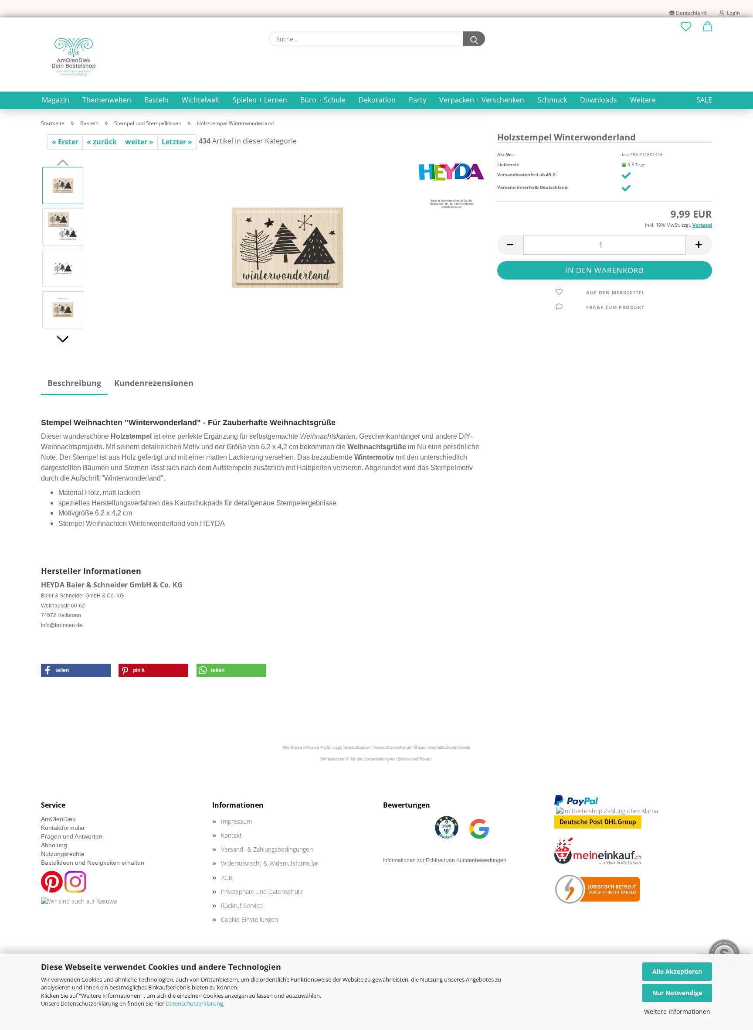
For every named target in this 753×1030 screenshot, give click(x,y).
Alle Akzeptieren (677, 971)
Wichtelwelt (201, 100)
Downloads (598, 100)
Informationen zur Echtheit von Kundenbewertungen (444, 860)
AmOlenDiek (58, 818)
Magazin (55, 100)
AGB (227, 877)
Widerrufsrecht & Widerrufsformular (269, 863)
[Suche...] (474, 38)
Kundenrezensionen (153, 383)
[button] (708, 27)
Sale (704, 100)
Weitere (643, 100)
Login (732, 13)
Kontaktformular (63, 827)
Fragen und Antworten (71, 836)
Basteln (156, 100)
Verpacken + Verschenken (481, 100)
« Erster (65, 142)
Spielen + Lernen (260, 100)
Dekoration (377, 100)
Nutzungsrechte (63, 853)
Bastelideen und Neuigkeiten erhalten (92, 862)
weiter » (139, 142)
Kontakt (231, 835)
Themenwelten (106, 100)
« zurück (102, 142)
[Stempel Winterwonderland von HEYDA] (288, 247)
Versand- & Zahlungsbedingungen (267, 849)
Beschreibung (74, 383)
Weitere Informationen (677, 1011)
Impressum (236, 821)
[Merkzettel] (686, 27)
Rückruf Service (242, 905)
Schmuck (552, 100)
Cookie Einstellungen (249, 919)
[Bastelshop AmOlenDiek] (73, 57)
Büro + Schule (323, 100)
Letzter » (177, 142)
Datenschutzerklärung (194, 1003)
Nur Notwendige (677, 993)
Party (417, 100)
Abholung (54, 845)
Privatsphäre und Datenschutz (262, 891)
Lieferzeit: (508, 164)
